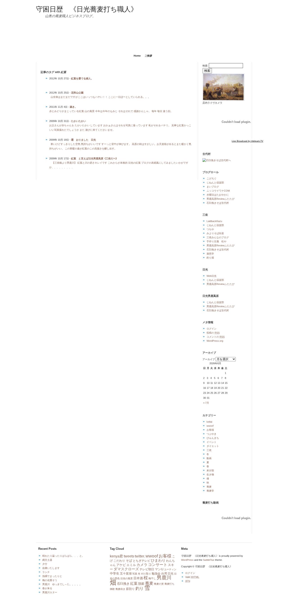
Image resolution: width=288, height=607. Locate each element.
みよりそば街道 (215, 233)
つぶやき (211, 434)
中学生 (114, 573)
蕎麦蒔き (120, 589)
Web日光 (211, 276)
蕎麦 (209, 486)
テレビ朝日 (147, 569)
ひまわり (158, 560)
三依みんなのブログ (218, 237)
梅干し (152, 578)
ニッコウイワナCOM (218, 190)
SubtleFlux (208, 560)
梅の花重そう (49, 580)
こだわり (119, 560)
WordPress (187, 560)
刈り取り (146, 573)
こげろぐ (211, 178)
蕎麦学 (210, 490)
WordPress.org (215, 340)
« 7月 (206, 402)
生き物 (210, 474)
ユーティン (170, 569)
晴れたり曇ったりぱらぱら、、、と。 (63, 555)
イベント (211, 442)
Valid (192, 577)
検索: (205, 65)
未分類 (210, 470)
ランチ (46, 572)
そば (129, 560)
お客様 (210, 429)
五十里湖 (126, 573)
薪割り (130, 589)
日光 (170, 573)
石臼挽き (123, 583)
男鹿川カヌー (49, 592)
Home (137, 55)
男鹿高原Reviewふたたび (220, 198)
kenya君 (116, 556)
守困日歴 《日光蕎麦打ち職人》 (86, 8)
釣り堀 (210, 257)
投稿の (213, 332)
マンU (159, 569)
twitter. (140, 556)
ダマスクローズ (126, 569)
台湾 (164, 573)
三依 (209, 450)
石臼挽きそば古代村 (218, 203)
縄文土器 (47, 560)
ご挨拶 (148, 55)
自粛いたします (51, 568)
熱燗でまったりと (52, 576)
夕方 (44, 564)
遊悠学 (210, 253)
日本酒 (138, 578)
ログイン (211, 328)
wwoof (210, 425)
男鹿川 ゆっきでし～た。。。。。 (62, 584)
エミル (131, 565)
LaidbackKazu (214, 221)
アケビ (121, 565)
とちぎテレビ (141, 560)
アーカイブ (208, 359)
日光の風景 (126, 578)
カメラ (142, 565)
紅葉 (133, 583)
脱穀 (141, 583)
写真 (134, 573)
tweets (129, 556)
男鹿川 (164, 577)
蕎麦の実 (159, 583)
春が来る (47, 588)
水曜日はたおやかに (218, 194)
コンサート (157, 565)
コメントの (216, 336)
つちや (210, 229)
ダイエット (213, 446)
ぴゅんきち (213, 438)
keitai (209, 421)
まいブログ (213, 186)
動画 (209, 458)
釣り (139, 588)
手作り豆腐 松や (216, 241)
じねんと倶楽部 (215, 182)
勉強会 (156, 573)
